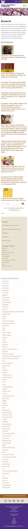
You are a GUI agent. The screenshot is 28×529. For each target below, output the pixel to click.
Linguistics (4, 389)
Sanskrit (4, 262)
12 (5, 205)
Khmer (3, 256)
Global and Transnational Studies (10, 358)
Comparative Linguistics (8, 321)
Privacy (14, 518)
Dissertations (5, 237)
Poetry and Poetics (6, 424)
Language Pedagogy (7, 386)
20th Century (5, 290)
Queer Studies (5, 438)
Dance (3, 330)
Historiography (6, 365)
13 (8, 205)
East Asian (4, 342)
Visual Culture (5, 482)
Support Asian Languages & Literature (15, 495)
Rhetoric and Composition (8, 447)
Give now (25, 1)
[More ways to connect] (22, 501)
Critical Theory (5, 325)
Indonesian (4, 252)
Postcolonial (5, 431)
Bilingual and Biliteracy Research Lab (11, 229)
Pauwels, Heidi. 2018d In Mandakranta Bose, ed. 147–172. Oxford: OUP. (13, 75)
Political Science (6, 426)
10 (25, 203)
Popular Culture (6, 429)
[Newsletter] (18, 501)
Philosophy (5, 422)
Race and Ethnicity (6, 440)
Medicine (4, 400)
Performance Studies (7, 417)
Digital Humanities (6, 335)
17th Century (5, 283)
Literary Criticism (6, 391)
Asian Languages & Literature (8, 5)
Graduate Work (19, 208)
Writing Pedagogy (6, 485)
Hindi (3, 250)
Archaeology (5, 304)
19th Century (5, 288)
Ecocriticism (5, 344)
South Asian (5, 461)
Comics (4, 318)
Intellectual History (6, 375)
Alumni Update (14, 522)
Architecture (5, 307)
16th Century (5, 281)
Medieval (4, 403)
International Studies (7, 377)
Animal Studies (5, 297)
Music (3, 407)
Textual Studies (6, 466)
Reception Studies (6, 443)
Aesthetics (4, 295)
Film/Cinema (5, 351)
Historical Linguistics (7, 363)
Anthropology (5, 300)
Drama (4, 339)
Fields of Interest (6, 240)
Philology (4, 419)
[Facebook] (5, 501)
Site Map (14, 520)
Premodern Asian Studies (8, 433)
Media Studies (5, 398)
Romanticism (5, 450)
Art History (5, 309)
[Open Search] (19, 1)
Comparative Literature (8, 323)
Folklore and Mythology (8, 354)
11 (2, 205)
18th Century (5, 286)
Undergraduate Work (14, 210)
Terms (14, 519)
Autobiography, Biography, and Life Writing (13, 311)
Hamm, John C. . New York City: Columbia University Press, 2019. (13, 57)
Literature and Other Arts (8, 396)
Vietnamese (4, 266)
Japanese (4, 254)
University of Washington (11, 526)
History (4, 368)
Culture (4, 328)
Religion (4, 445)
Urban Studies (5, 473)
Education (4, 347)
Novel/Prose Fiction (7, 412)
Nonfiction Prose (6, 410)
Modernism (5, 405)
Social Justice (5, 459)
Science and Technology (8, 454)
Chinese (4, 248)
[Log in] (16, 1)
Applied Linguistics (6, 302)
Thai (3, 468)
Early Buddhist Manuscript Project (10, 225)
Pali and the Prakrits (6, 260)
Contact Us (14, 523)
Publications (12, 208)
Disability (4, 337)
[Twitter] (14, 501)
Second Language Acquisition (9, 457)
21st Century (5, 293)
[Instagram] (10, 501)
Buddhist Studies (6, 314)
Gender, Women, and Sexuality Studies (11, 356)
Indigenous (5, 370)
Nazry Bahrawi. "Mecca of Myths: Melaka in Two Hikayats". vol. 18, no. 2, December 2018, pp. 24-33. (14, 107)
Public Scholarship (6, 436)
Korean (3, 258)
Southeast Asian (6, 464)
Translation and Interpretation (9, 471)
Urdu (3, 264)
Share (3, 213)
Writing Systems (6, 487)
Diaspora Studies (6, 332)
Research (5, 222)
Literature (4, 393)
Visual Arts (4, 480)
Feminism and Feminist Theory (9, 349)
